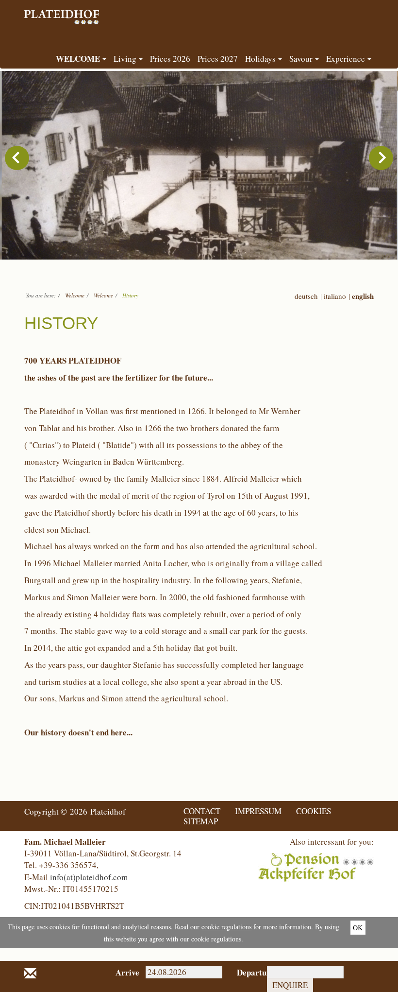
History (130, 295)
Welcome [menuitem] (78, 58)
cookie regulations (226, 926)
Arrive (124, 972)
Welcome (74, 295)
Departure (245, 972)
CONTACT (201, 811)
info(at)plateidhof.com (89, 877)
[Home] (62, 12)
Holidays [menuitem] (260, 58)
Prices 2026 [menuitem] (170, 58)
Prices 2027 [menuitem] (218, 58)
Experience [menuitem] (345, 58)
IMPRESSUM (258, 811)
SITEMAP (200, 821)
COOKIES (313, 811)
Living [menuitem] (125, 58)
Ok (358, 927)
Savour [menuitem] (301, 58)
